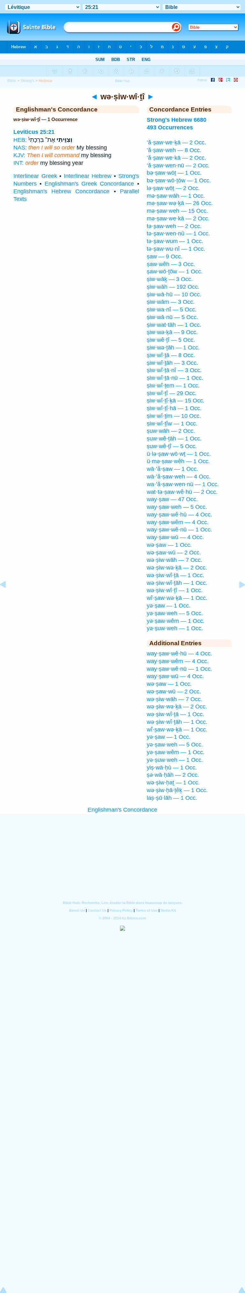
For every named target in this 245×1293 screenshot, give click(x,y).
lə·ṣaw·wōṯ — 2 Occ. (173, 188)
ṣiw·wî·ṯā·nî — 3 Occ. (174, 370)
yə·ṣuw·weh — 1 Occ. (175, 628)
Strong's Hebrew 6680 (176, 120)
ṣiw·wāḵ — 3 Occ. (170, 279)
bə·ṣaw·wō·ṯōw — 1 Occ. (179, 180)
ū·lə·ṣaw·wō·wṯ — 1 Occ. (179, 454)
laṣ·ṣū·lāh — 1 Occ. (172, 798)
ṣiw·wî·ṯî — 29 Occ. (172, 393)
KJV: (19, 155)
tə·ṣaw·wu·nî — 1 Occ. (176, 249)
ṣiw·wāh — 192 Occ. (173, 287)
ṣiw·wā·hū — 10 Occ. (174, 294)
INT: (18, 163)
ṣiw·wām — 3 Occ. (171, 302)
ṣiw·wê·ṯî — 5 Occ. (171, 340)
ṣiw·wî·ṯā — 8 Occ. (171, 355)
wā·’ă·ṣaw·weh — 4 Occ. (179, 476)
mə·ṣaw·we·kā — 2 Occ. (178, 218)
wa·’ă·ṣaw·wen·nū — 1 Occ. (183, 484)
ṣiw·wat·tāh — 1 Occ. (174, 325)
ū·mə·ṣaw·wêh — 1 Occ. (178, 461)
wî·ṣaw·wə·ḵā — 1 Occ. (177, 598)
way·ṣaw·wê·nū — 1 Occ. (179, 529)
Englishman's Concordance (122, 810)
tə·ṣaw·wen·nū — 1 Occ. (178, 233)
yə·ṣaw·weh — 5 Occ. (175, 613)
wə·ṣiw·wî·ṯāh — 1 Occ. (177, 583)
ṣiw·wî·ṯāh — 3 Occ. (172, 363)
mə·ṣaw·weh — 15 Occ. (177, 211)
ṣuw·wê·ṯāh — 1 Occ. (174, 438)
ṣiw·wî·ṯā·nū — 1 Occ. (175, 378)
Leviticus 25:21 (34, 132)
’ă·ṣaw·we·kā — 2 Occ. (176, 158)
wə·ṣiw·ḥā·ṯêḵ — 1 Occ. (177, 790)
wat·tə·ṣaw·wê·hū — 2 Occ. (182, 492)
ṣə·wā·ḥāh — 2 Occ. (173, 775)
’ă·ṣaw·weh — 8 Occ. (174, 150)
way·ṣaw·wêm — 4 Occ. (178, 522)
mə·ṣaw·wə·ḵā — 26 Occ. (180, 203)
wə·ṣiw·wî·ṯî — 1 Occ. (175, 590)
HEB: (20, 140)
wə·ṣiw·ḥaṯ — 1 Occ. (173, 782)
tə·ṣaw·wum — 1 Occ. (175, 241)
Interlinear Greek (35, 176)
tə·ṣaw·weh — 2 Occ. (174, 226)
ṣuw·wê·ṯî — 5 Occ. (172, 446)
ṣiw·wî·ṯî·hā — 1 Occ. (174, 408)
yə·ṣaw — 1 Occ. (168, 605)
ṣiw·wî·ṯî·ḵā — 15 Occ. (175, 400)
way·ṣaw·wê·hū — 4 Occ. (179, 514)
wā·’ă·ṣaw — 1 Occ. (172, 469)
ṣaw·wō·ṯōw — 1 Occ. (175, 271)
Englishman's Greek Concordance (89, 183)
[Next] (237, 599)
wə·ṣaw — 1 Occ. (169, 545)
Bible (11, 81)
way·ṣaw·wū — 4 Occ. (175, 537)
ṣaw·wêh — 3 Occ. (171, 264)
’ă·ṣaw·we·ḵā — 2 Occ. (176, 142)
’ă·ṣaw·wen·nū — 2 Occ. (178, 165)
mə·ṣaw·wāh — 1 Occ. (176, 196)
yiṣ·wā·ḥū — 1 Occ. (172, 767)
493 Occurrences (170, 127)
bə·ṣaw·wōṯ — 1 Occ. (174, 173)
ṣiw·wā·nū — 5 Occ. (172, 317)
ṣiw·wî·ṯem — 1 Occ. (173, 385)
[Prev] (8, 599)
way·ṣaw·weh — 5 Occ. (177, 507)
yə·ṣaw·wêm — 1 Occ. (175, 621)
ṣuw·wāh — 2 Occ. (171, 431)
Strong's (27, 81)
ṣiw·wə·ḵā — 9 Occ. (172, 332)
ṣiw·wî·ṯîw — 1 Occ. (172, 423)
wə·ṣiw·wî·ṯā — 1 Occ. (175, 575)
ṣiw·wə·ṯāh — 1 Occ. (173, 347)
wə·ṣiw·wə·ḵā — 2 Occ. (177, 567)
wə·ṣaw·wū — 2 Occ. (174, 552)
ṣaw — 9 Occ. (164, 256)
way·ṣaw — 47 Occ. (172, 499)
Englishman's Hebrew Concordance (61, 191)
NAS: (20, 147)
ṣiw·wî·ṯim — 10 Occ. (174, 416)
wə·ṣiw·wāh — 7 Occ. (174, 560)
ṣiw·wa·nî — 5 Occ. (172, 309)
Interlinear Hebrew (88, 176)
